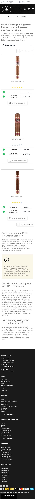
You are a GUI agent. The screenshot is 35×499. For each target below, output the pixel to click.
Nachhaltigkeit (5, 381)
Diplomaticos (5, 428)
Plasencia (4, 481)
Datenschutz (5, 390)
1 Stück (26, 92)
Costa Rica (4, 410)
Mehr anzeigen (8, 414)
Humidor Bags (5, 452)
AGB (2, 388)
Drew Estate (5, 474)
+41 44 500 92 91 (9, 366)
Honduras (4, 403)
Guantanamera (6, 435)
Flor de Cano (5, 432)
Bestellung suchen (7, 385)
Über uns (4, 379)
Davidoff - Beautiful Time (9, 406)
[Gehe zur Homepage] (8, 17)
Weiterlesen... (20, 40)
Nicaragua (24, 16)
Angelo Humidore (6, 449)
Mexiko (3, 411)
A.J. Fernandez (5, 470)
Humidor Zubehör (6, 459)
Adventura (4, 468)
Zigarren (15, 16)
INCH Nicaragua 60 (17, 82)
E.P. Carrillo (4, 475)
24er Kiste (26, 96)
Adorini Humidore (6, 447)
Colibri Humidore (6, 451)
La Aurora (4, 477)
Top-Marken (6, 464)
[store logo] (6, 9)
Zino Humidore (6, 456)
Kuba (2, 399)
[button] (9, 496)
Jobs (2, 383)
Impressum (4, 387)
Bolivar (3, 423)
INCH (21, 299)
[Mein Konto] (25, 9)
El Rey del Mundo (6, 430)
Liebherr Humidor (6, 454)
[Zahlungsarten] (17, 489)
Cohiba (3, 425)
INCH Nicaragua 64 (17, 197)
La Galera (4, 479)
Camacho (4, 472)
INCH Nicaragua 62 (17, 139)
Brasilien (4, 408)
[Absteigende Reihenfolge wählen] (17, 51)
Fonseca (3, 434)
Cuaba (3, 427)
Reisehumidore (6, 458)
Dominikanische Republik (9, 401)
